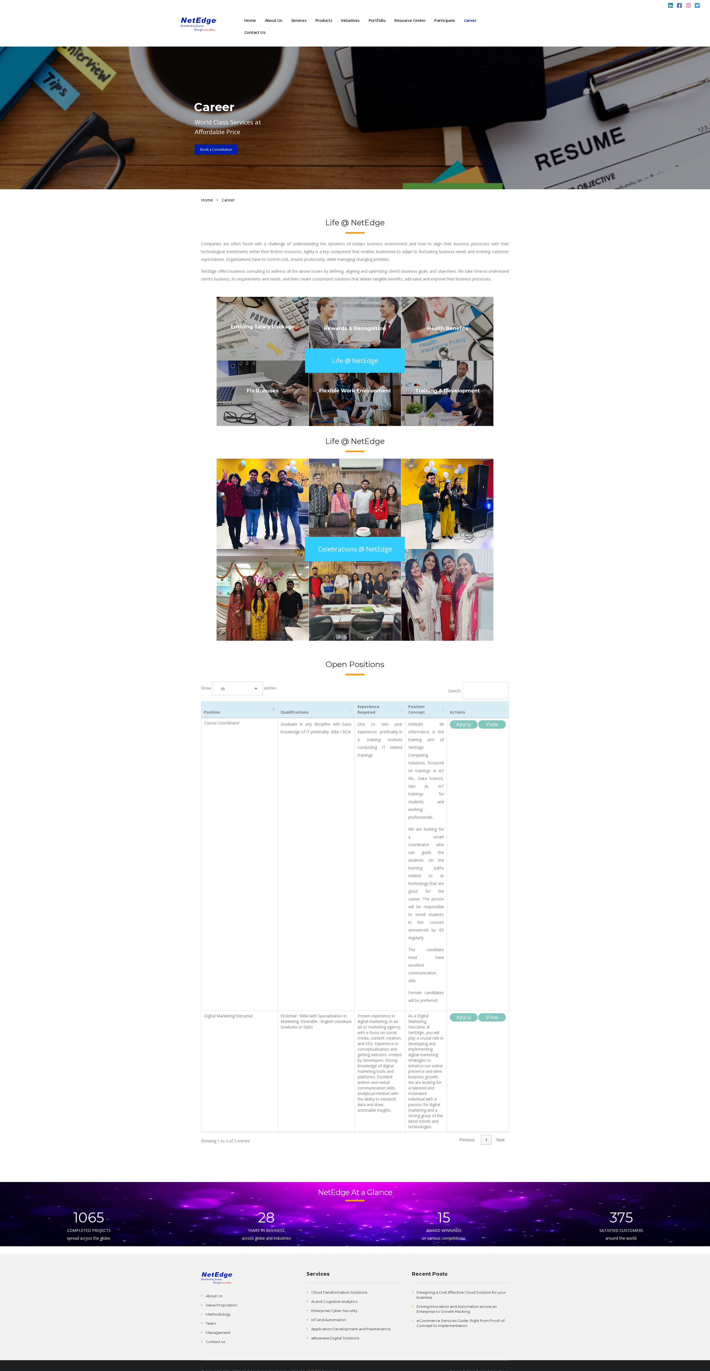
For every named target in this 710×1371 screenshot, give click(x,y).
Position (212, 712)
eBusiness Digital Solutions (335, 1338)
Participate (444, 20)
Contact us (215, 1341)
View (492, 724)
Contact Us (254, 32)
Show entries (226, 688)
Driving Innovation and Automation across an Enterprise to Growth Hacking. (457, 1309)
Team (211, 1323)
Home (250, 20)
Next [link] (500, 1139)
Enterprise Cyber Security (334, 1310)
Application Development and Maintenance (350, 1329)
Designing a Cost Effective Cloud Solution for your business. (461, 1294)
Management (218, 1332)
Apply (463, 724)
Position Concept (416, 709)
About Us (273, 20)
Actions (457, 712)
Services (298, 20)
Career (470, 20)
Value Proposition (221, 1305)
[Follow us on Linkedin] (670, 6)
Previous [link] (467, 1139)
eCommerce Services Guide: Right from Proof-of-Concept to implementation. (461, 1323)
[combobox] (237, 688)
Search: (454, 690)
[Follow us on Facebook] (679, 6)
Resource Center (409, 20)
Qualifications (295, 712)
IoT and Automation (328, 1320)
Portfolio (377, 20)
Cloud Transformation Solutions (339, 1292)
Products (323, 20)
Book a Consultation (216, 149)
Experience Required (368, 709)
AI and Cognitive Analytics (334, 1301)
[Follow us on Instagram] (688, 6)
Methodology (218, 1314)
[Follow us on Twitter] (697, 6)
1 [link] (486, 1139)
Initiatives (350, 20)
